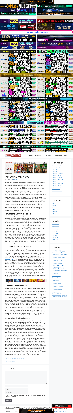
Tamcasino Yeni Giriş (10, 359)
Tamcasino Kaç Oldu (57, 191)
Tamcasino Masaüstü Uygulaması (57, 277)
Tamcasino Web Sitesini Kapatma (57, 290)
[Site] (18, 55)
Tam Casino (63, 251)
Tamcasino (31, 155)
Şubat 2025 (55, 233)
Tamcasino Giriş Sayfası (57, 173)
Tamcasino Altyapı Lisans (56, 254)
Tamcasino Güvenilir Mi (57, 193)
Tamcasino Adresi (56, 165)
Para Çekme (55, 209)
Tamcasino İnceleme (39, 155)
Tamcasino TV (62, 286)
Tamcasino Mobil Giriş (57, 183)
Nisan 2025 (55, 229)
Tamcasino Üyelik (56, 187)
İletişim (65, 155)
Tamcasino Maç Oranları (55, 279)
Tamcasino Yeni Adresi (20, 358)
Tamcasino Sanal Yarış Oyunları (56, 283)
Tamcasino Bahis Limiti (63, 254)
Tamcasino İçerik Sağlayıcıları (56, 296)
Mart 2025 (54, 231)
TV (53, 213)
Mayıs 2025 (55, 228)
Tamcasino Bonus (56, 185)
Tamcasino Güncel (55, 267)
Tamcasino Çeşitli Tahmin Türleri (57, 293)
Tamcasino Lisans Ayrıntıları (56, 276)
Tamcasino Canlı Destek (57, 179)
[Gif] (36, 75)
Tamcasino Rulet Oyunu (55, 280)
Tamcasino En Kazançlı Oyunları (57, 260)
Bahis (53, 203)
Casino (54, 205)
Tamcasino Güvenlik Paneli (11, 358)
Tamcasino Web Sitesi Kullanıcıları (57, 289)
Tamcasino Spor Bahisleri (56, 286)
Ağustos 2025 (55, 226)
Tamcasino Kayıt (56, 189)
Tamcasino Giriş (49, 155)
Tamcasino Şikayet (58, 155)
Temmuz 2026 (55, 224)
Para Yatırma (55, 211)
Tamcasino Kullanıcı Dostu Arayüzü (57, 274)
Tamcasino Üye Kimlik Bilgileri (56, 295)
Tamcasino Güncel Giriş (10, 361)
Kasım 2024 (55, 239)
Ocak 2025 (54, 235)
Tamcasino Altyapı (56, 175)
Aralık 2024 (55, 237)
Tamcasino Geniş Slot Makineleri (57, 263)
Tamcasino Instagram (57, 177)
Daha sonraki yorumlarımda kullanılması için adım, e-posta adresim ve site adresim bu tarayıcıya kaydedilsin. (25, 396)
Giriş (7, 357)
